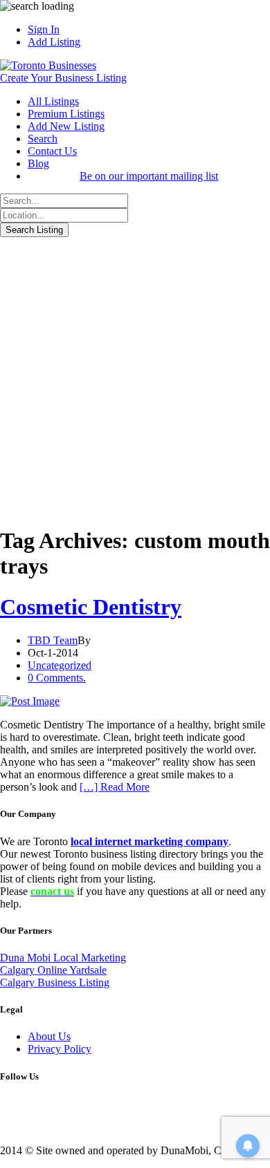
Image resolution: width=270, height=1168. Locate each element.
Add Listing (54, 42)
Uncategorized (59, 665)
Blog (38, 163)
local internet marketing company (149, 841)
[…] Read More (115, 787)
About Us (49, 1036)
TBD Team (53, 640)
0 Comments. (57, 678)
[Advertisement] (135, 379)
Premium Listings (66, 114)
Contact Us (52, 151)
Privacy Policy (59, 1049)
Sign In (44, 29)
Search (42, 138)
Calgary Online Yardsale (53, 970)
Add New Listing (66, 126)
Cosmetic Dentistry (90, 606)
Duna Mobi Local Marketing (63, 957)
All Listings (53, 101)
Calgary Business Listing (54, 982)
